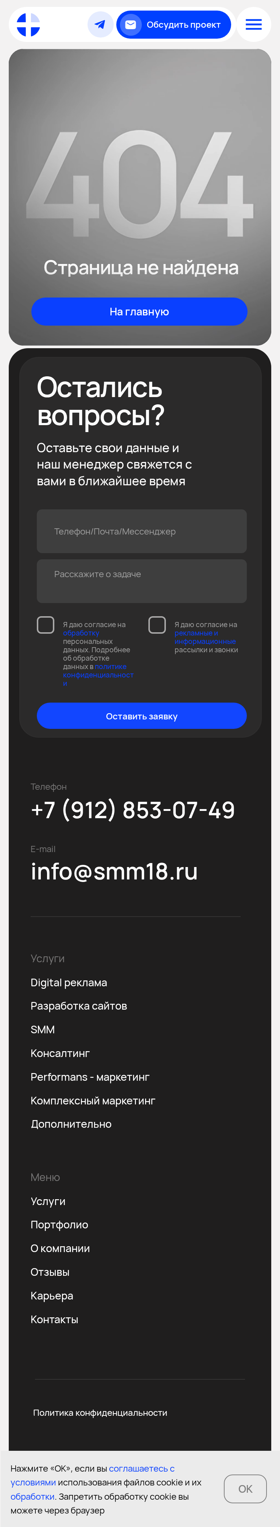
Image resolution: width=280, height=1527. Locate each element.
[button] (173, 25)
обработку (81, 633)
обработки (33, 1496)
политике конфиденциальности (98, 675)
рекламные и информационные (205, 637)
